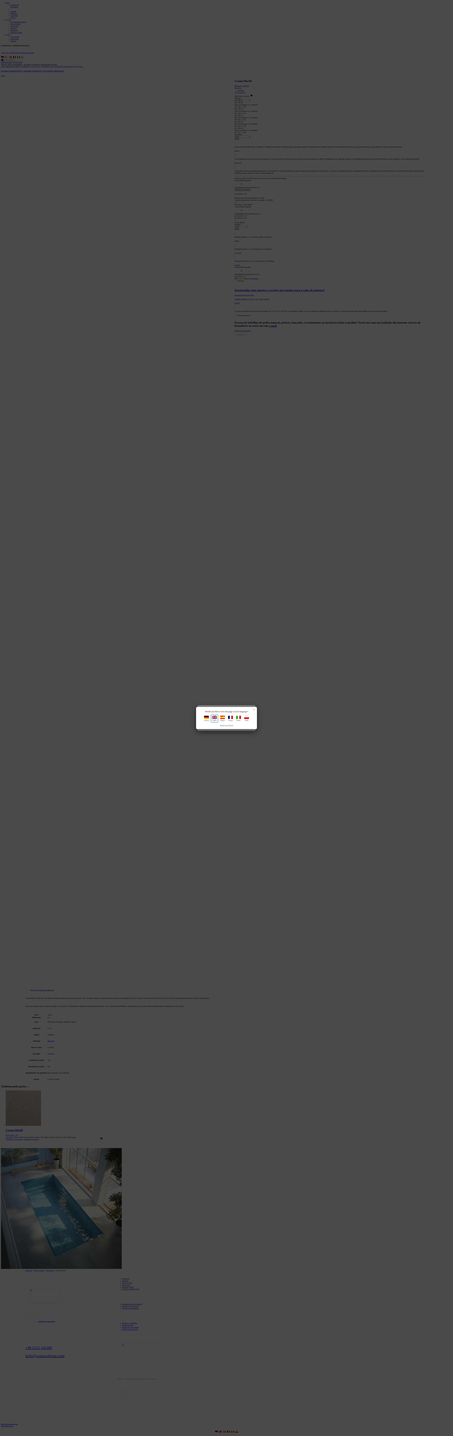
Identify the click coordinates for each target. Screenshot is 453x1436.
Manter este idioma (226, 725)
